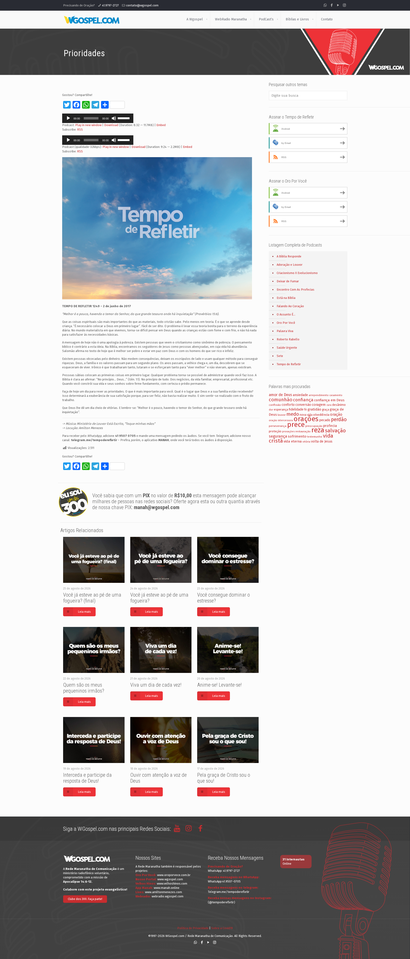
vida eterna (293, 441)
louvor (282, 414)
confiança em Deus (329, 400)
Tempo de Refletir (289, 364)
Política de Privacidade (193, 928)
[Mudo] (114, 118)
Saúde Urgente (287, 347)
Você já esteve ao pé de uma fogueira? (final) (92, 598)
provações (288, 431)
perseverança (277, 426)
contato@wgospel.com (142, 5)
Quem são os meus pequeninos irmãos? (83, 688)
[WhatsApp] (325, 5)
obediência (321, 415)
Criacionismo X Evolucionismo (297, 273)
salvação (335, 430)
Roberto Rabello (288, 339)
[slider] (124, 118)
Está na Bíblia (286, 298)
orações (306, 419)
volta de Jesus (321, 441)
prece (296, 424)
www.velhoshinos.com (172, 883)
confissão (275, 404)
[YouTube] (337, 5)
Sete (280, 356)
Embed (161, 125)
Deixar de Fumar (288, 281)
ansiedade (300, 395)
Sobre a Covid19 (222, 928)
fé (305, 409)
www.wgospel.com (170, 879)
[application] (97, 118)
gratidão (314, 409)
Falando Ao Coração (290, 306)
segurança (278, 436)
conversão (303, 405)
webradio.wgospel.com (167, 896)
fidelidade (296, 409)
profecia (330, 426)
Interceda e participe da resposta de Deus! (87, 778)
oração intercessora (281, 420)
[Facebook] (331, 5)
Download (111, 125)
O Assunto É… (286, 314)
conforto (288, 405)
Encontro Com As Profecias (295, 289)
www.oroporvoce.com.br (174, 875)
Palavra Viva (285, 331)
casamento (335, 395)
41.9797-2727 (110, 5)
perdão (339, 419)
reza (317, 430)
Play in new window (88, 125)
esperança (281, 409)
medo (292, 414)
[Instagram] (344, 5)
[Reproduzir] (68, 118)
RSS (80, 129)
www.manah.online (166, 888)
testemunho (314, 436)
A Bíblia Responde (289, 256)
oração (336, 414)
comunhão (280, 399)
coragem (319, 404)
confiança (303, 399)
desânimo (339, 404)
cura (328, 404)
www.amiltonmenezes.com (163, 892)
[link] (206, 19)
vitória (306, 441)
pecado (324, 420)
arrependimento (319, 395)
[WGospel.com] (91, 19)
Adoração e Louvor (290, 264)
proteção (275, 431)
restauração (303, 431)
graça (325, 409)
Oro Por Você (286, 322)
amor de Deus (280, 395)
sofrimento (297, 436)
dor (271, 409)
